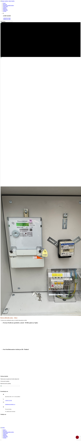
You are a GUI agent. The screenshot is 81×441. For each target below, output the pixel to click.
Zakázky (5, 7)
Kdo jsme (5, 4)
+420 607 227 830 (6, 18)
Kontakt (4, 11)
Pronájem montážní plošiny (8, 5)
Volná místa (5, 10)
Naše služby (5, 6)
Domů (4, 3)
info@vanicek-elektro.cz (10, 404)
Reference (5, 8)
